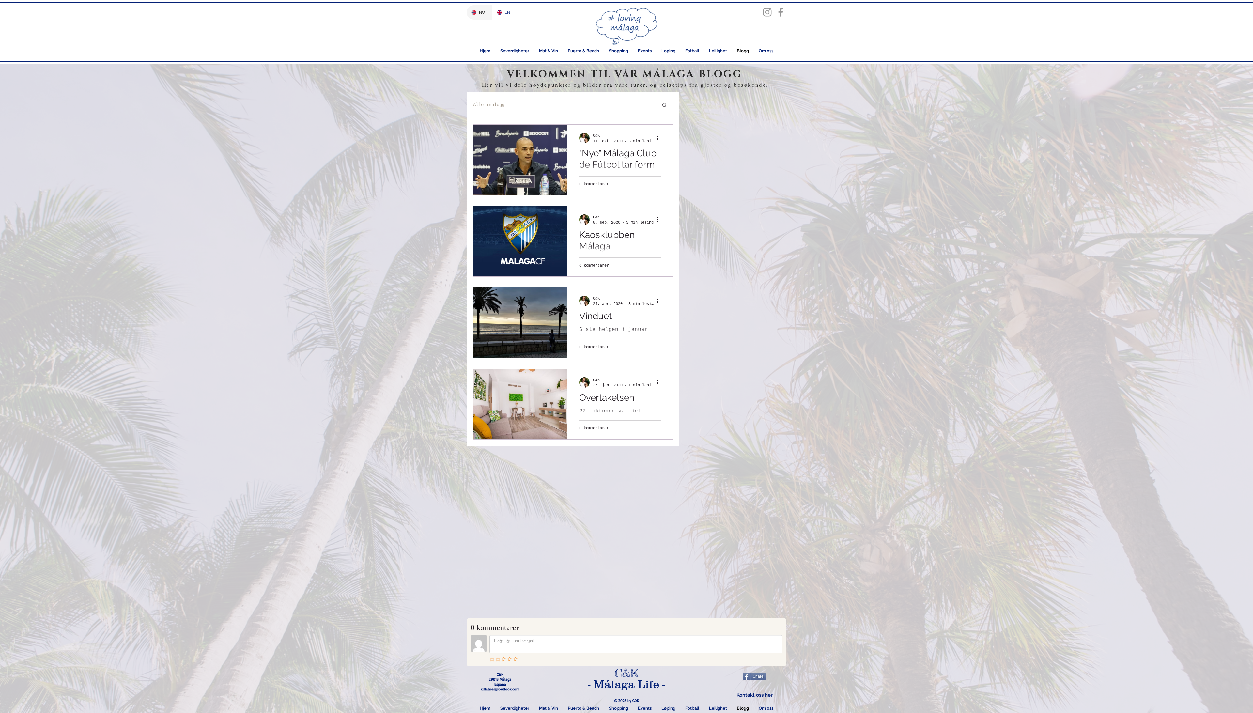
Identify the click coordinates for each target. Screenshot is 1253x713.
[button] (664, 105)
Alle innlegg (488, 104)
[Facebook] (780, 12)
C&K (626, 673)
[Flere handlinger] (660, 138)
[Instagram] (767, 12)
